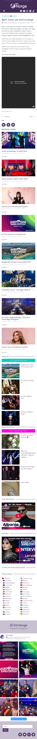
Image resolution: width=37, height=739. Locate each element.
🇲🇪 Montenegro (26, 585)
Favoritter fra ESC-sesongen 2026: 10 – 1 (17, 290)
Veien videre (25, 482)
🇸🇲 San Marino (25, 596)
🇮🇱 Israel (6, 603)
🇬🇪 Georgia (7, 598)
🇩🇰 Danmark (7, 592)
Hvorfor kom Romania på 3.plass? (15, 207)
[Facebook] (21, 11)
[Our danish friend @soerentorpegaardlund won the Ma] (28, 688)
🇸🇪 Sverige (24, 605)
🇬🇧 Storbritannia (26, 601)
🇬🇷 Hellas (6, 601)
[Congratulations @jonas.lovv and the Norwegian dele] (28, 707)
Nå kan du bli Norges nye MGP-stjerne (27, 468)
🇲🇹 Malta (23, 581)
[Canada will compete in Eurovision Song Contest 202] (9, 669)
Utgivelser (5, 16)
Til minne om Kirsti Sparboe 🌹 (27, 436)
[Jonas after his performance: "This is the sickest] (9, 688)
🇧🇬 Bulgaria (7, 589)
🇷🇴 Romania (25, 594)
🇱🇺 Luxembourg (26, 578)
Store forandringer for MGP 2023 (14, 151)
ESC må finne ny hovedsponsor (14, 234)
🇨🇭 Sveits (23, 603)
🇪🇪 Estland (7, 594)
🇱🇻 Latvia (6, 612)
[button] (4, 10)
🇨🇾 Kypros (6, 610)
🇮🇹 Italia (6, 605)
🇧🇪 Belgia (6, 587)
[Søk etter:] (18, 726)
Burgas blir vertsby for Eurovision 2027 (16, 262)
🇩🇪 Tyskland (24, 610)
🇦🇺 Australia (7, 585)
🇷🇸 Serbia (24, 598)
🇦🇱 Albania (6, 578)
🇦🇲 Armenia (7, 581)
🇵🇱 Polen (23, 589)
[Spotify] (30, 11)
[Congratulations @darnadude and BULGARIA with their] (28, 669)
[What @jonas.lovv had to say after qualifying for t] (9, 707)
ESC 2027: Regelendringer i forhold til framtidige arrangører (16, 318)
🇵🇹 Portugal (24, 592)
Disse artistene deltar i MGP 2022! (15, 179)
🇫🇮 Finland (7, 596)
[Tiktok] (33, 11)
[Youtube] (24, 11)
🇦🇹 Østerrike (24, 612)
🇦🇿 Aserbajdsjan (9, 583)
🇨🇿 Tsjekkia (24, 607)
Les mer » (4, 156)
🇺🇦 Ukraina (24, 614)
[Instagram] (27, 11)
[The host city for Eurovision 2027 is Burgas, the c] (28, 651)
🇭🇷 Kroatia (7, 607)
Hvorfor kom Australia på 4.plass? (15, 347)
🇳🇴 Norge (13, 16)
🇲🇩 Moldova (24, 583)
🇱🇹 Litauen (7, 614)
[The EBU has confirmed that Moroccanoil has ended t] (9, 651)
